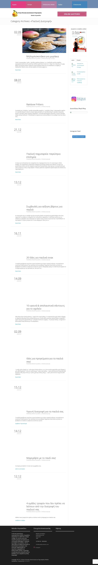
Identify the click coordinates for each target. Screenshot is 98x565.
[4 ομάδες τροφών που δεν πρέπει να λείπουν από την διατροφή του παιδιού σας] (44, 487)
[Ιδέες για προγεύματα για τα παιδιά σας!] (44, 342)
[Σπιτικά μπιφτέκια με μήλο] (73, 73)
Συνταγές (53, 58)
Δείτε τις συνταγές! (20, 469)
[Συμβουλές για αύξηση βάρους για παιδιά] (44, 190)
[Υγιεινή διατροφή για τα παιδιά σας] (44, 395)
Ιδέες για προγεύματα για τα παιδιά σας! (44, 360)
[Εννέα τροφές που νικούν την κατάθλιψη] (73, 80)
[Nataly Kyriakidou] (26, 13)
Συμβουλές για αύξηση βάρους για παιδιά (44, 208)
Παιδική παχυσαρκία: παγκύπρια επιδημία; (43, 155)
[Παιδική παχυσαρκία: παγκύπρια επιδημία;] (44, 138)
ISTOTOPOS (27, 561)
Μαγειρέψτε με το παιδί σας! (41, 458)
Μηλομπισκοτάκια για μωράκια (42, 56)
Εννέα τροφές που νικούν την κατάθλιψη (81, 80)
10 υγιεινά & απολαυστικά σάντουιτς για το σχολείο (45, 307)
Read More (18, 70)
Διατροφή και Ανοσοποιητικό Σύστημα (80, 65)
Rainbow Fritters (34, 104)
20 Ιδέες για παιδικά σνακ (39, 257)
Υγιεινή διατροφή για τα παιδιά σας (44, 411)
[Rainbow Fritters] (44, 88)
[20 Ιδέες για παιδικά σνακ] (44, 241)
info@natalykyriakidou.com (42, 544)
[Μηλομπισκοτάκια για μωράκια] (44, 40)
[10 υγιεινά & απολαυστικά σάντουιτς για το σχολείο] (44, 289)
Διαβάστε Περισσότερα (21, 423)
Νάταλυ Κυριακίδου (36, 58)
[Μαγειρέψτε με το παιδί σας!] (44, 442)
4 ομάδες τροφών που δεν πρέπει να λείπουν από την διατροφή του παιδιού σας (45, 506)
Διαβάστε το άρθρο (20, 520)
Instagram (38, 547)
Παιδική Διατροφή (46, 58)
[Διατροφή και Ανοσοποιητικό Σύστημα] (73, 65)
